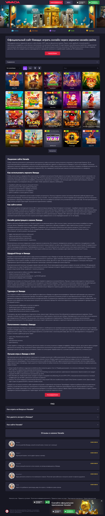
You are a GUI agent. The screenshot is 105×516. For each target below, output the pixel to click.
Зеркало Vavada (52, 53)
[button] (2, 16)
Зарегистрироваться (56, 2)
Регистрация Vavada (52, 395)
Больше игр (52, 151)
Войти (68, 2)
